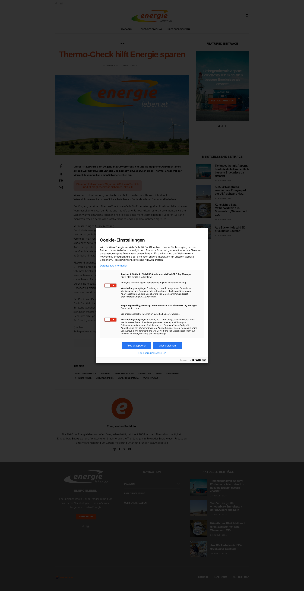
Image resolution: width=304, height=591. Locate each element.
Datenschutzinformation (113, 265)
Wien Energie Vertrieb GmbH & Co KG (130, 247)
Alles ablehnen (167, 345)
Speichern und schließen (152, 353)
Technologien (178, 247)
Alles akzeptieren (136, 345)
